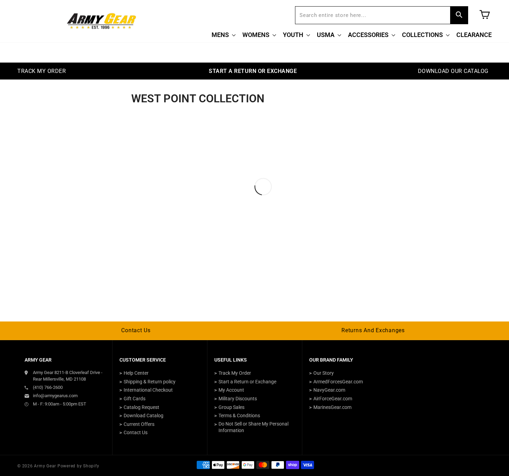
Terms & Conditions (239, 415)
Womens (256, 34)
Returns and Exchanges (373, 330)
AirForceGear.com (332, 398)
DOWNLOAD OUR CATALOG (453, 71)
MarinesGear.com (332, 407)
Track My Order (234, 373)
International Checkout (148, 390)
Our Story (323, 373)
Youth (294, 34)
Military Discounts (237, 398)
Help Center (136, 373)
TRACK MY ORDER (41, 71)
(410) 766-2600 (48, 387)
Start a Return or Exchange (247, 381)
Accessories (369, 34)
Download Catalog (143, 415)
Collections (423, 34)
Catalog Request (141, 407)
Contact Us (136, 330)
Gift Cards (134, 398)
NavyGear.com (329, 390)
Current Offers (139, 424)
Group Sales (231, 407)
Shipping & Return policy (150, 381)
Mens (221, 34)
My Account (231, 390)
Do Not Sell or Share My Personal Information (253, 427)
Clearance (474, 34)
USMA (326, 34)
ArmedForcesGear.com (338, 381)
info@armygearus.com (55, 395)
